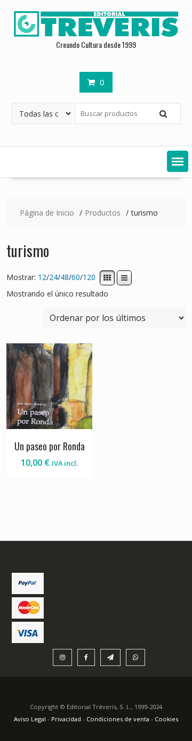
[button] (177, 161)
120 (89, 277)
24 (53, 277)
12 (42, 277)
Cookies (166, 719)
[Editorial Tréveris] (96, 35)
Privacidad (66, 719)
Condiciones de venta (117, 719)
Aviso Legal (30, 719)
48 (64, 277)
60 (75, 277)
